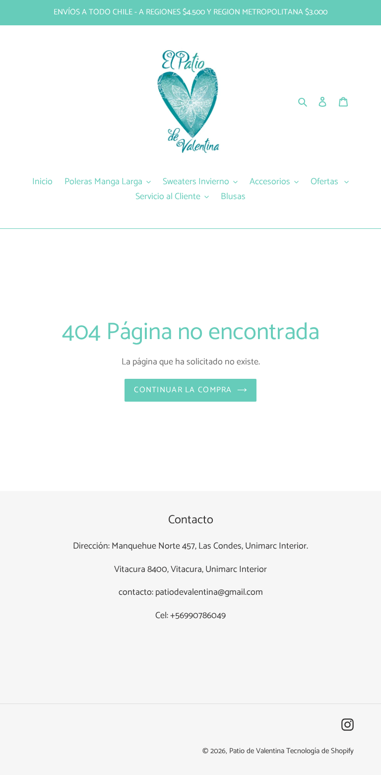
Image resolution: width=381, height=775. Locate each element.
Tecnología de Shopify (320, 751)
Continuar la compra (183, 390)
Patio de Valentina (256, 751)
